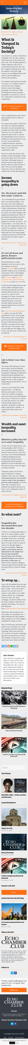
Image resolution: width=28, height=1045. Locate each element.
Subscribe (14, 990)
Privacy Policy (19, 1037)
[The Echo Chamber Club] (10, 2)
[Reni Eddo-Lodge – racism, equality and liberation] (14, 786)
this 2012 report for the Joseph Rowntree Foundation (12, 279)
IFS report (8, 277)
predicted (10, 269)
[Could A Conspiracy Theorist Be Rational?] (14, 745)
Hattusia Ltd (17, 1034)
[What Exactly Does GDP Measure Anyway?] (14, 697)
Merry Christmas (7, 852)
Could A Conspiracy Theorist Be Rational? (14, 755)
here (23, 1015)
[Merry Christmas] (14, 842)
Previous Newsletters (10, 34)
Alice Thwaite (18, 32)
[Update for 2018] (14, 817)
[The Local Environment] (14, 721)
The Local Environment (14, 730)
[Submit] (25, 767)
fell (19, 282)
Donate (10, 1037)
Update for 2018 (6, 828)
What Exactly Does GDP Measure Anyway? (14, 707)
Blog (5, 1037)
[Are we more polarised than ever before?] (14, 911)
